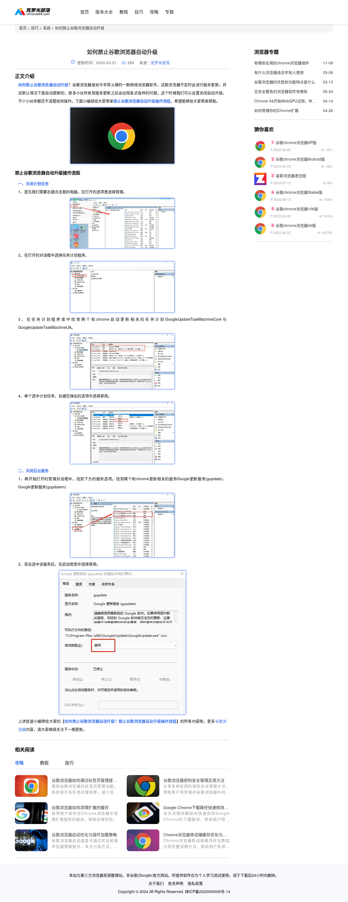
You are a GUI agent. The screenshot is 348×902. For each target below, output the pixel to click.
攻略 (154, 12)
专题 (169, 12)
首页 (84, 12)
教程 (123, 12)
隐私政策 (195, 883)
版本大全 (104, 12)
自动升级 (107, 721)
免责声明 (175, 883)
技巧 (139, 12)
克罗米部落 (160, 62)
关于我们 (156, 883)
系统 (47, 27)
